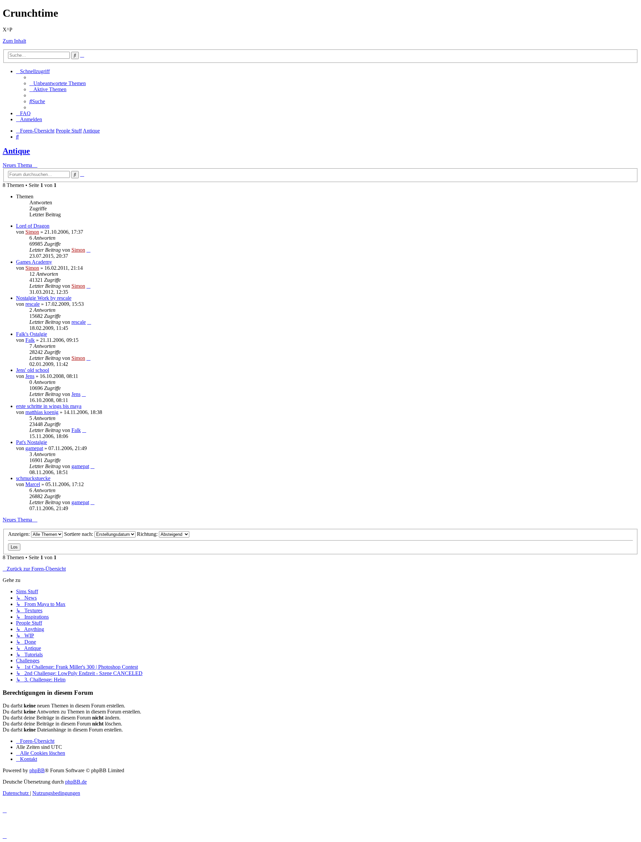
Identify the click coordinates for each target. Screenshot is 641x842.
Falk (30, 340)
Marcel (32, 484)
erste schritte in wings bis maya (48, 406)
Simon (32, 232)
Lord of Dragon (32, 226)
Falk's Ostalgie (31, 334)
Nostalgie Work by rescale (43, 298)
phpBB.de (76, 782)
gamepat (34, 448)
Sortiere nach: (79, 534)
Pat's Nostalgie (31, 442)
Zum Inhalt (14, 41)
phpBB (37, 770)
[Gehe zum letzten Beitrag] (88, 250)
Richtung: (148, 534)
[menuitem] (57, 83)
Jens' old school (32, 370)
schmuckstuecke (33, 478)
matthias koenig (41, 412)
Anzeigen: (19, 534)
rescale (32, 304)
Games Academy (34, 262)
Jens (29, 376)
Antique (16, 151)
